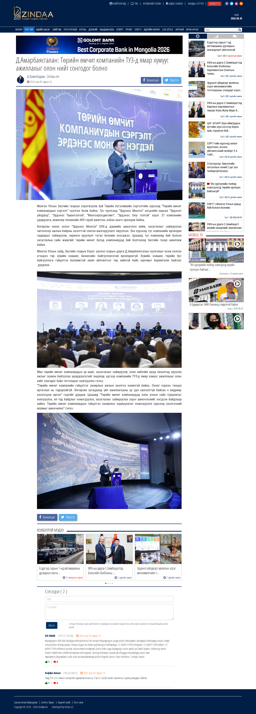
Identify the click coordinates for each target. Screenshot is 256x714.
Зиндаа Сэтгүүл (196, 3)
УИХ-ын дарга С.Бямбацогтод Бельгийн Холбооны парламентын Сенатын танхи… (224, 68)
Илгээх (52, 625)
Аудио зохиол (175, 3)
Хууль (82, 29)
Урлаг (129, 29)
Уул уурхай (70, 29)
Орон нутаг (192, 29)
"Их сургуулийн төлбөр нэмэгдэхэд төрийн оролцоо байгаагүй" (224, 187)
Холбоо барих (47, 702)
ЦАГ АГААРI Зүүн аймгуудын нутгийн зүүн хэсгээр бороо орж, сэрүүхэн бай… (224, 127)
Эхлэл (18, 29)
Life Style (167, 29)
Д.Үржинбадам (36, 76)
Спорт (119, 29)
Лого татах (78, 702)
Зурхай (179, 29)
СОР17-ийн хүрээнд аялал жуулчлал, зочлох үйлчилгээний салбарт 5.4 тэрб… (224, 149)
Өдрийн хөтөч (152, 29)
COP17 (138, 29)
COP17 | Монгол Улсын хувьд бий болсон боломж (224, 205)
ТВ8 (136, 3)
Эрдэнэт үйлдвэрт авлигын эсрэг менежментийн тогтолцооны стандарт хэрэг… (224, 86)
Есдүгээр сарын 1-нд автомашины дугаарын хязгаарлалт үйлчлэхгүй (224, 46)
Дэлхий (93, 29)
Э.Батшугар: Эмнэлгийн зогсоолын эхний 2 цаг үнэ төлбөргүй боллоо (224, 167)
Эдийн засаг (43, 29)
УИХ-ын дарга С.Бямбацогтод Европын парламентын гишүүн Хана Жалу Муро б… (224, 106)
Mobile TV (214, 3)
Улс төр (29, 29)
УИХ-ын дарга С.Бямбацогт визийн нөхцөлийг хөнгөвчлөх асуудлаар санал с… (224, 228)
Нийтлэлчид (119, 3)
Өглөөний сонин (152, 3)
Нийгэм (57, 29)
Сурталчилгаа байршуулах (26, 702)
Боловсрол (224, 273)
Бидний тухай (64, 702)
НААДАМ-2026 (107, 29)
